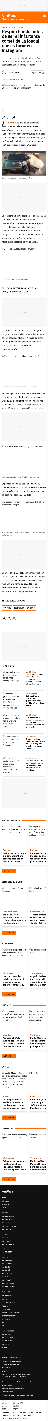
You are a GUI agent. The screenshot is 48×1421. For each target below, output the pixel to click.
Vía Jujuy (6, 1238)
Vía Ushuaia (6, 1295)
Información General (11, 1313)
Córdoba (5, 1201)
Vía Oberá (6, 1270)
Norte (4, 1234)
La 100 (38, 1412)
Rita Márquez (13, 72)
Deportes (6, 1319)
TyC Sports (28, 1415)
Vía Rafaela (7, 1277)
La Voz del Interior (11, 1418)
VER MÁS (7, 871)
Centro (5, 1213)
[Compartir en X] (14, 117)
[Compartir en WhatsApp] (9, 117)
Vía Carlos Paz (8, 1216)
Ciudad (6, 1415)
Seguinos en (36, 73)
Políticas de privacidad (11, 1361)
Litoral (5, 1257)
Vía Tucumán (7, 1241)
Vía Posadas (7, 1260)
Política (5, 1306)
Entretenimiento (9, 1316)
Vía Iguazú (6, 1267)
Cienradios (16, 1415)
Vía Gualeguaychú (9, 1287)
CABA (4, 1208)
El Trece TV (21, 1412)
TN (13, 1412)
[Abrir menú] (44, 15)
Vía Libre (5, 1344)
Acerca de (6, 1368)
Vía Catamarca (8, 1244)
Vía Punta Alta (8, 1229)
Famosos (7, 608)
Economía (6, 1309)
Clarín (6, 1412)
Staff (4, 1371)
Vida (3, 1326)
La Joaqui (31, 608)
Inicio (4, 1198)
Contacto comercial (10, 1364)
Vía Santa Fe (7, 1273)
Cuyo (4, 1249)
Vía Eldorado (7, 1264)
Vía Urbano (6, 1334)
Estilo (4, 1322)
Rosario (5, 1204)
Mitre (31, 1412)
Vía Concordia (8, 1283)
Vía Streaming (7, 1337)
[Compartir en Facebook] (4, 117)
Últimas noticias (8, 1303)
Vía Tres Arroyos (9, 1226)
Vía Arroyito (7, 1219)
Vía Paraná (6, 1280)
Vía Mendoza (7, 1252)
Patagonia (6, 1292)
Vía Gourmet (7, 1341)
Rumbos (6, 28)
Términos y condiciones (12, 1358)
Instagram (17, 28)
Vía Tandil (6, 1223)
